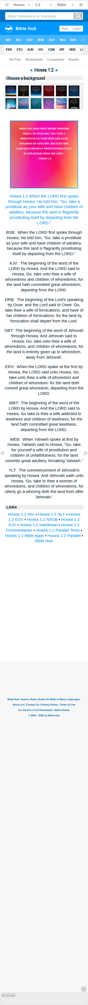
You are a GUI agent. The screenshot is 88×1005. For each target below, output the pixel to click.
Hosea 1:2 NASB (42, 519)
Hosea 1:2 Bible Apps (24, 535)
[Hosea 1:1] (5, 463)
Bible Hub (44, 541)
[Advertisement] (44, 633)
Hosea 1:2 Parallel (64, 535)
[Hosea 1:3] (82, 463)
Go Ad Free (8, 995)
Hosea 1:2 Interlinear (38, 525)
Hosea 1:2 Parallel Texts (58, 530)
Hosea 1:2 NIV (21, 514)
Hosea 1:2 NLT (51, 514)
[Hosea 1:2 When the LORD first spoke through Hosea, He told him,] (44, 187)
